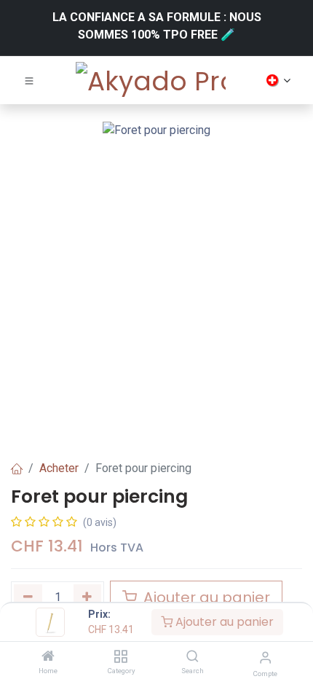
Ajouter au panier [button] (205, 597)
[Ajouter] (88, 597)
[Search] (192, 657)
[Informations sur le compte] (265, 657)
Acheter (59, 468)
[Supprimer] (28, 597)
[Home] (48, 657)
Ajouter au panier (223, 621)
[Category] (120, 657)
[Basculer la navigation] (29, 80)
